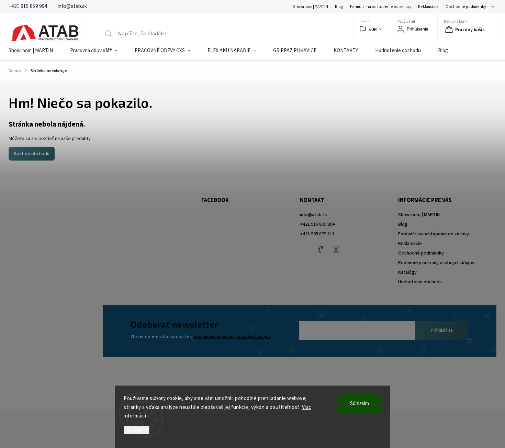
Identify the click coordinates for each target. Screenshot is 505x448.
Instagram (336, 249)
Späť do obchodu (31, 153)
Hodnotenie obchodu (420, 282)
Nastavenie (136, 430)
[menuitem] (35, 50)
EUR (373, 29)
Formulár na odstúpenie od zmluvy (380, 7)
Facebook (320, 249)
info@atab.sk (313, 214)
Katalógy (407, 272)
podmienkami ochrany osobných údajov (232, 336)
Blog (339, 7)
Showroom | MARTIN (310, 7)
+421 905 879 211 (317, 234)
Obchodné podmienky (466, 7)
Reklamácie (428, 7)
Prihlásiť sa (442, 330)
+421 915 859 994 (317, 224)
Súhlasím (359, 403)
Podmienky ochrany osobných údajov (436, 262)
